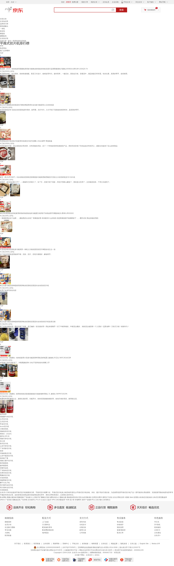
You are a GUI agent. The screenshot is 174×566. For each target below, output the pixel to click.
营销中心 (66, 544)
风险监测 (114, 544)
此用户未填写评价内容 (8, 290)
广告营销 (24, 500)
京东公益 (133, 544)
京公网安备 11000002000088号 (48, 547)
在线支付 (83, 525)
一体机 (2, 29)
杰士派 (2, 441)
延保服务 (157, 527)
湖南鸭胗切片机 (5, 480)
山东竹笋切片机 (5, 446)
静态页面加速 (147, 497)
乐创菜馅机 (4, 478)
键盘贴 (2, 33)
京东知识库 (4, 21)
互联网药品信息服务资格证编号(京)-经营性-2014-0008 (97, 547)
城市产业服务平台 (88, 500)
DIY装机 (157, 525)
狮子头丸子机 (5, 483)
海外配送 (45, 533)
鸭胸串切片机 (5, 475)
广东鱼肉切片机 (5, 470)
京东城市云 (32, 500)
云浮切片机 (4, 419)
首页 (9, 41)
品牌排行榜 (4, 24)
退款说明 (120, 527)
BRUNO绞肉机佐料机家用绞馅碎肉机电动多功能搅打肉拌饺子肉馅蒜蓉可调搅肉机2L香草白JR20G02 (37, 213)
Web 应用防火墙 (136, 497)
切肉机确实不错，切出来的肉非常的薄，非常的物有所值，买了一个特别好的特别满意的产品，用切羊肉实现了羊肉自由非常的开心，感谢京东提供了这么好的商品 (58, 146)
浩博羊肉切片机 (5, 473)
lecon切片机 (4, 426)
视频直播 (20, 497)
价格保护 (120, 525)
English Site (144, 544)
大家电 (7, 533)
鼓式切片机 (4, 443)
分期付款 (83, 527)
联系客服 (8, 535)
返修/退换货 (121, 530)
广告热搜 (27, 497)
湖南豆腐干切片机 (6, 461)
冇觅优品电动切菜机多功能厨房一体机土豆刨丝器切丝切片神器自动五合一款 (27, 249)
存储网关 (78, 500)
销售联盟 (94, 544)
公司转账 (83, 533)
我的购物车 (151, 10)
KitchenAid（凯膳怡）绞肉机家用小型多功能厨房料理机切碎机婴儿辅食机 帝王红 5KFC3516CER (35, 358)
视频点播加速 (12, 497)
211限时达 (46, 525)
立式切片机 (4, 421)
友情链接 (85, 544)
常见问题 (8, 530)
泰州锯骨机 (4, 463)
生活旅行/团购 (10, 527)
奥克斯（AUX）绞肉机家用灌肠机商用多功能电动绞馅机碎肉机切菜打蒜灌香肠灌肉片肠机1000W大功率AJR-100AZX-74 (44, 69)
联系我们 (27, 544)
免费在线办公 (54, 497)
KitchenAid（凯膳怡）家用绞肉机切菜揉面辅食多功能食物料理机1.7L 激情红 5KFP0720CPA (33, 394)
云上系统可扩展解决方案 (40, 497)
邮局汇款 (83, 530)
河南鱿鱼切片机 (5, 453)
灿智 (1, 451)
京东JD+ (157, 535)
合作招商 (46, 544)
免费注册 (75, 2)
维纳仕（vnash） (6, 434)
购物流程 (8, 522)
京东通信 (157, 533)
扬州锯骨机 (4, 465)
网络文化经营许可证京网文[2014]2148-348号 (95, 550)
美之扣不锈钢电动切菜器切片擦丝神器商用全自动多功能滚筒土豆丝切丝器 (27, 105)
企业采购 (115, 2)
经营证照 (117, 553)
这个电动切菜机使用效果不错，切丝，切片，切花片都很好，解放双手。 (26, 254)
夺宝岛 (156, 522)
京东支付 (89, 555)
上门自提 (45, 522)
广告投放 (8, 500)
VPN (53, 500)
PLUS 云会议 (41, 500)
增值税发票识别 (72, 497)
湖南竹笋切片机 (5, 439)
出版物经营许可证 (70, 550)
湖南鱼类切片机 (5, 431)
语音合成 (81, 497)
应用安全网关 (97, 497)
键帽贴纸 (3, 36)
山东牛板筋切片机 (6, 456)
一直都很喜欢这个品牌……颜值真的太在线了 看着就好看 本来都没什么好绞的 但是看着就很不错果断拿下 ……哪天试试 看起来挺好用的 (49, 218)
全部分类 (3, 19)
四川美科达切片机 (6, 487)
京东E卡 (157, 530)
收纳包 (2, 31)
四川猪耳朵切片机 (6, 485)
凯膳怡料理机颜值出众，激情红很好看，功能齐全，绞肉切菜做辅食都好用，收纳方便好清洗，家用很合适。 (39, 399)
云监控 (48, 500)
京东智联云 (106, 500)
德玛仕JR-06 (4, 436)
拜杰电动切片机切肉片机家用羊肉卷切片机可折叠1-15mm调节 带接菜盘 (26, 141)
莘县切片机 (4, 424)
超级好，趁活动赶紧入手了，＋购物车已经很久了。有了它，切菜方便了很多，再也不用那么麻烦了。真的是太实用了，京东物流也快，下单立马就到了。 (55, 182)
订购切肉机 (4, 429)
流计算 (72, 500)
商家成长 (88, 497)
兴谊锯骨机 (4, 490)
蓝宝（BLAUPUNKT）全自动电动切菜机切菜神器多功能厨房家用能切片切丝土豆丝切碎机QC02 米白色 (37, 177)
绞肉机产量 (4, 458)
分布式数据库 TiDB (62, 500)
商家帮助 (56, 544)
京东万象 (98, 500)
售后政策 (120, 522)
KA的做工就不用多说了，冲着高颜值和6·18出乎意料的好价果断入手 (25, 363)
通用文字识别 (107, 497)
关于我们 (17, 544)
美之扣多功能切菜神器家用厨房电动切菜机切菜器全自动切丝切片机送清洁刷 (27, 322)
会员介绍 (8, 525)
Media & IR (156, 544)
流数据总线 (16, 500)
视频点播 (63, 497)
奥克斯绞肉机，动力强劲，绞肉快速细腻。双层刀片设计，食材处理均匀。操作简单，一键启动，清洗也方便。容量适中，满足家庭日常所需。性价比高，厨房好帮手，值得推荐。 (64, 74)
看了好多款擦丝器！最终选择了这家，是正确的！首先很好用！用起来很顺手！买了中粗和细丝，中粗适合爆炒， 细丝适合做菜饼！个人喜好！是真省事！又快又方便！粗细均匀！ (64, 326)
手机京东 (127, 2)
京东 (23, 11)
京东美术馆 (4, 38)
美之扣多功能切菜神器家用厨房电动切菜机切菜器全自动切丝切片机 (24, 285)
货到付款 (83, 522)
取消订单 (120, 533)
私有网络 (3, 497)
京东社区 (104, 544)
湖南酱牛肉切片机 (6, 417)
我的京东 (94, 2)
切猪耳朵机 (4, 468)
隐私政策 (123, 544)
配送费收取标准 (48, 530)
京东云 (97, 555)
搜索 (121, 10)
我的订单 (84, 2)
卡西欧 (126, 497)
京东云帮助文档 (118, 497)
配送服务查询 (47, 527)
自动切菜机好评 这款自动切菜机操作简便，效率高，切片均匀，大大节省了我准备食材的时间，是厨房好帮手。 (40, 110)
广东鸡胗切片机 (5, 448)
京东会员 (106, 2)
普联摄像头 (4, 26)
